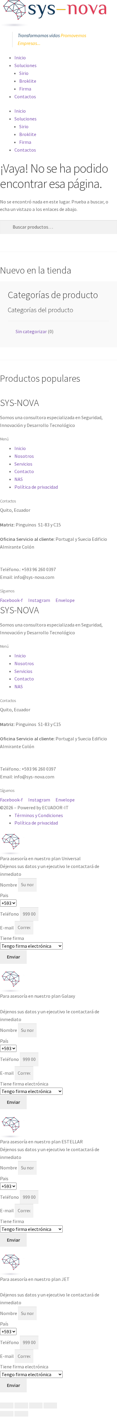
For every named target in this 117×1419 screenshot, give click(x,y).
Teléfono (10, 914)
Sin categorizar (31, 331)
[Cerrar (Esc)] (50, 1406)
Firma (25, 89)
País (4, 1041)
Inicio (20, 58)
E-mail (7, 927)
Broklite (27, 81)
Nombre (9, 884)
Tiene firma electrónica (24, 1084)
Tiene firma (12, 938)
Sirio (23, 73)
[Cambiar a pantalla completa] (21, 1406)
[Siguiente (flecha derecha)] (21, 1414)
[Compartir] (36, 1406)
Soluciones (25, 65)
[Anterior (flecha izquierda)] (7, 1414)
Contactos (25, 96)
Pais (4, 895)
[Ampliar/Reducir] (7, 1406)
